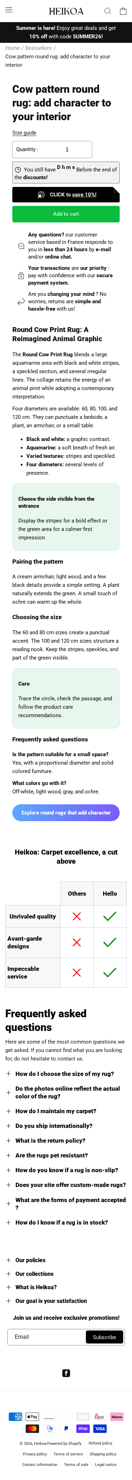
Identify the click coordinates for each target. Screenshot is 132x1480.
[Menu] (9, 10)
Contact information (39, 1464)
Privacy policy (35, 1454)
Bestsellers (38, 48)
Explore (66, 813)
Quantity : (27, 149)
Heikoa (40, 1443)
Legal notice (106, 1464)
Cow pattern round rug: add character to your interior (57, 60)
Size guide (24, 133)
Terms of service (68, 1454)
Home (12, 48)
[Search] (107, 11)
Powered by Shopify (64, 1443)
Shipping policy (103, 1454)
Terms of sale (76, 1464)
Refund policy (100, 1443)
